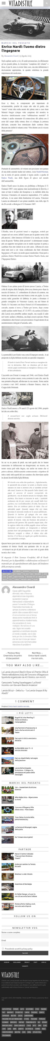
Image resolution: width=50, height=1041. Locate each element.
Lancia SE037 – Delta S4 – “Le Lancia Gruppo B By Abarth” (24, 691)
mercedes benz (7, 1025)
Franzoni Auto (31, 1022)
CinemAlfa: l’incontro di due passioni (12, 656)
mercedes (13, 1022)
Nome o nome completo (11, 932)
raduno (43, 1009)
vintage (21, 1022)
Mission (6, 962)
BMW (14, 1029)
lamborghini (29, 1016)
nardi (10, 577)
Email (4, 940)
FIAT (3, 1012)
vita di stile (37, 1032)
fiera (29, 1032)
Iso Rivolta (29, 1029)
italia (29, 1025)
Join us (43, 962)
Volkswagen (6, 1035)
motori (13, 1016)
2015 (23, 1032)
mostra (17, 1032)
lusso (5, 577)
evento (41, 1012)
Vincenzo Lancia (26, 579)
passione (34, 1019)
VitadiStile (19, 1012)
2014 (3, 1029)
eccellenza (34, 571)
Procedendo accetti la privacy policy (18, 949)
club (44, 1025)
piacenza (34, 1012)
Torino (37, 1029)
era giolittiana (28, 574)
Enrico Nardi (7, 177)
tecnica (16, 579)
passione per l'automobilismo (36, 577)
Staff (35, 962)
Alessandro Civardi (11, 56)
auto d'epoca (6, 1009)
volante (35, 579)
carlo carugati (19, 1025)
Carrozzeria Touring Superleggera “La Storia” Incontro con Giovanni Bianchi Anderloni (21, 683)
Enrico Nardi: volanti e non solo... (19, 706)
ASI (39, 1022)
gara (9, 1029)
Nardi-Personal (42, 171)
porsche (42, 1019)
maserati (10, 1012)
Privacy (27, 962)
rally (43, 1029)
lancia (45, 574)
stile (10, 579)
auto (22, 1009)
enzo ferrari (17, 574)
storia (26, 1019)
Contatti (25, 966)
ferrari (15, 1009)
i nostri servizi (7, 1032)
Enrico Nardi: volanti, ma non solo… (37, 656)
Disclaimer (17, 962)
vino (39, 1025)
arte (34, 1025)
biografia (26, 571)
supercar (5, 1016)
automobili (17, 571)
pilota (5, 579)
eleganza (5, 1022)
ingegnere (38, 574)
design (44, 1022)
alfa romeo (29, 1009)
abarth (20, 1029)
